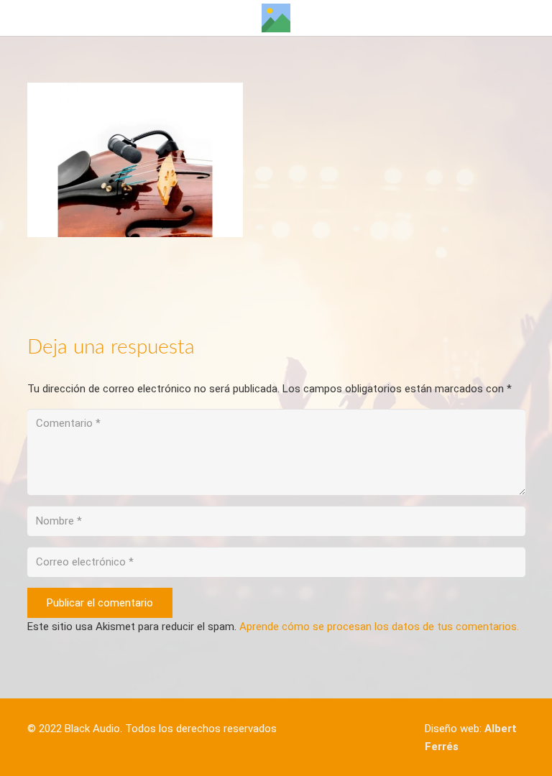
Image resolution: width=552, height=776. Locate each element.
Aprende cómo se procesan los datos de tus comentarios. (379, 626)
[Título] (276, 18)
